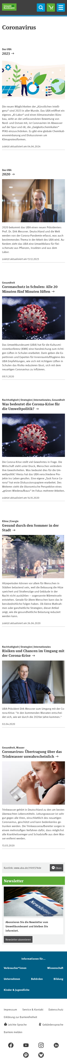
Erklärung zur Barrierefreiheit (20, 1017)
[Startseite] (9, 7)
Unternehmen (12, 979)
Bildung (58, 979)
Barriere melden (13, 1032)
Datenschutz (55, 1009)
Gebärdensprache (52, 1024)
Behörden (37, 979)
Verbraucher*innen (15, 968)
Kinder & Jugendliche (16, 990)
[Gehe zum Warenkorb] (51, 7)
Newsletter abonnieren (18, 939)
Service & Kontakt (32, 1009)
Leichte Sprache (17, 1024)
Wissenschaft (55, 968)
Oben (58, 868)
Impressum (10, 1009)
